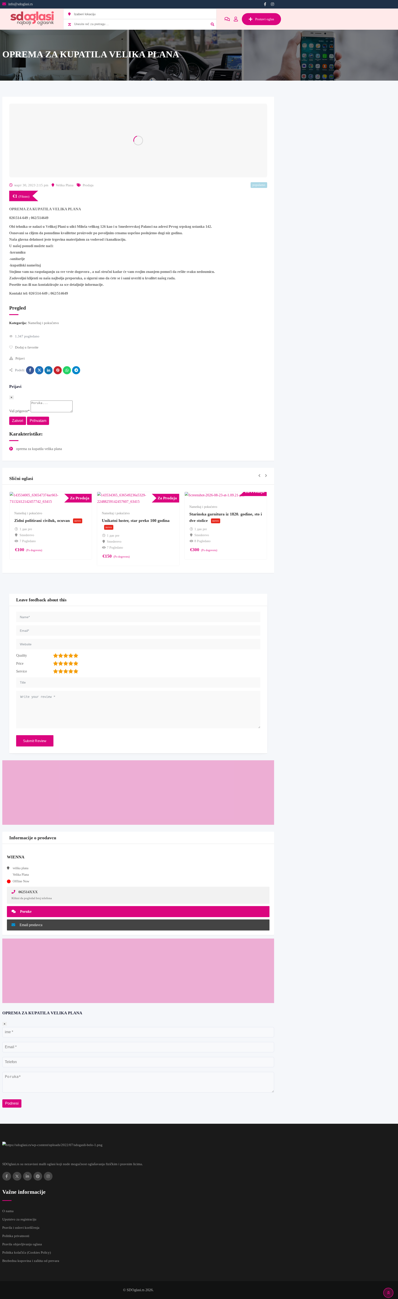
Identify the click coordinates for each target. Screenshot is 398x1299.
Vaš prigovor (19, 411)
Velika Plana (64, 185)
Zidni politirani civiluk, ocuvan (42, 520)
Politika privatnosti (15, 1236)
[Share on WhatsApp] (67, 370)
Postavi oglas (264, 19)
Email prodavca (30, 925)
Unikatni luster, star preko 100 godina (136, 520)
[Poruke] (227, 19)
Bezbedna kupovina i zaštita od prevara (30, 1261)
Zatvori (17, 421)
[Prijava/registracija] (236, 19)
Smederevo (27, 535)
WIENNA (15, 857)
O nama (8, 1211)
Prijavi (20, 358)
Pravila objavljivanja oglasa (22, 1244)
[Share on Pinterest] (58, 370)
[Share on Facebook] (30, 370)
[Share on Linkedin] (48, 370)
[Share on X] (39, 370)
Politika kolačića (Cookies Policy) (26, 1252)
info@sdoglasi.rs (20, 4)
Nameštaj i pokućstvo (43, 323)
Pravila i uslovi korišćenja (20, 1227)
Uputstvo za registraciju (19, 1219)
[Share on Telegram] (76, 370)
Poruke (25, 911)
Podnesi (12, 1103)
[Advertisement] (138, 792)
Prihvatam (38, 421)
